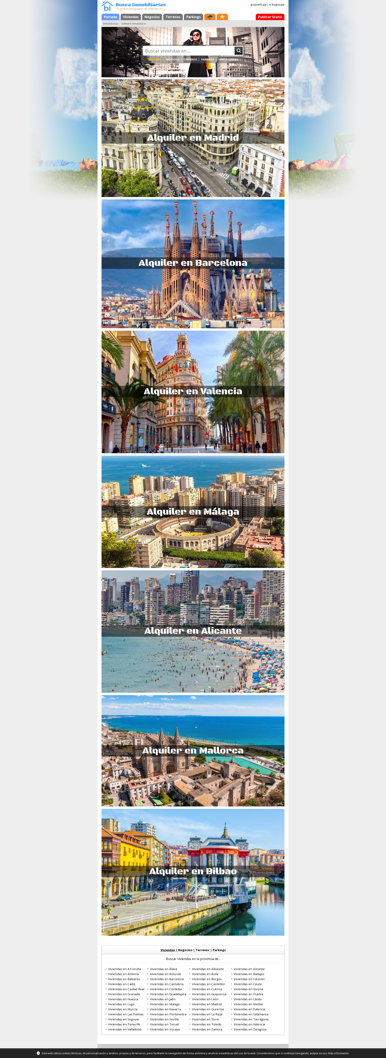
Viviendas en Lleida (248, 999)
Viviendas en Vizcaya (165, 1029)
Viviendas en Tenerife (124, 1024)
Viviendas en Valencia (249, 1024)
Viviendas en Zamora (207, 1029)
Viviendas (131, 17)
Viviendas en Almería (123, 974)
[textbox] (189, 50)
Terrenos (173, 17)
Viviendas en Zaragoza (250, 1029)
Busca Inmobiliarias (141, 5)
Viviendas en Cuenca (207, 989)
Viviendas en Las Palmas (126, 1014)
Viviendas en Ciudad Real (126, 989)
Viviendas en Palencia (249, 1009)
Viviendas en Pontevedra (168, 1014)
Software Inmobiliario (133, 23)
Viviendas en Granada (124, 994)
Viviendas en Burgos (207, 979)
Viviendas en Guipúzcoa (209, 994)
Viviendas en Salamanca (251, 1014)
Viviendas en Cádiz (121, 984)
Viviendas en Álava (163, 969)
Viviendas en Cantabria (167, 984)
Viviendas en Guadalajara (168, 994)
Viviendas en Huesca (123, 999)
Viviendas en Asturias (165, 974)
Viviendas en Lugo (121, 1004)
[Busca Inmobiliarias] (107, 10)
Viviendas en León (205, 999)
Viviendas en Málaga (165, 1004)
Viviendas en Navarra (165, 1009)
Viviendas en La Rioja (207, 1014)
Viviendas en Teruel (164, 1024)
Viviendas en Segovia (123, 1019)
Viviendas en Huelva (248, 994)
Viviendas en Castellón (208, 984)
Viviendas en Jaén (163, 999)
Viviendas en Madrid (207, 1004)
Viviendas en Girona (248, 989)
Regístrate (278, 4)
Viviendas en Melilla (248, 1004)
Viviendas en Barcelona (167, 979)
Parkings (193, 17)
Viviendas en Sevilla (164, 1019)
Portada (110, 17)
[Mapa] (210, 17)
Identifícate (260, 4)
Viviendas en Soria (205, 1019)
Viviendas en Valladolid (124, 1029)
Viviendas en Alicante (249, 969)
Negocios (152, 17)
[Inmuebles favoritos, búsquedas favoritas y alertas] (222, 17)
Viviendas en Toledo (206, 1024)
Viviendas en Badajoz (249, 974)
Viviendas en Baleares (124, 979)
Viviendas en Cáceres (249, 979)
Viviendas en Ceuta (248, 984)
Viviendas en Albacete (208, 969)
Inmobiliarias (110, 23)
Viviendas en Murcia (122, 1009)
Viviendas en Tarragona (251, 1019)
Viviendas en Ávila (205, 974)
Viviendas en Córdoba (166, 989)
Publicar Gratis (270, 17)
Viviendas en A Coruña (124, 969)
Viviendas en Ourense (208, 1009)
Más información (338, 1053)
